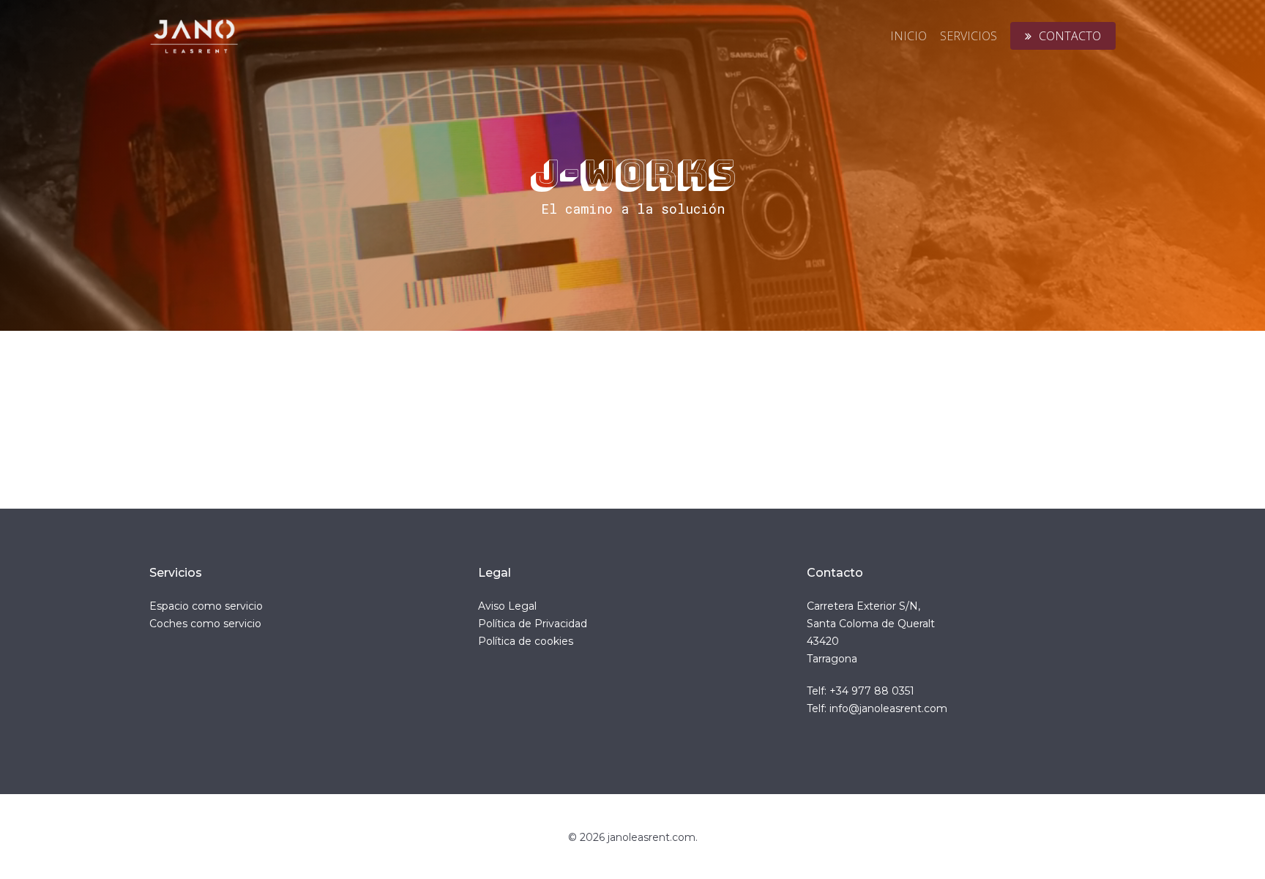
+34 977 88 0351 (871, 690)
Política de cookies (525, 641)
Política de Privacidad (532, 623)
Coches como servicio (205, 623)
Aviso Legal (507, 606)
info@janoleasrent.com (888, 708)
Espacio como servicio (206, 606)
